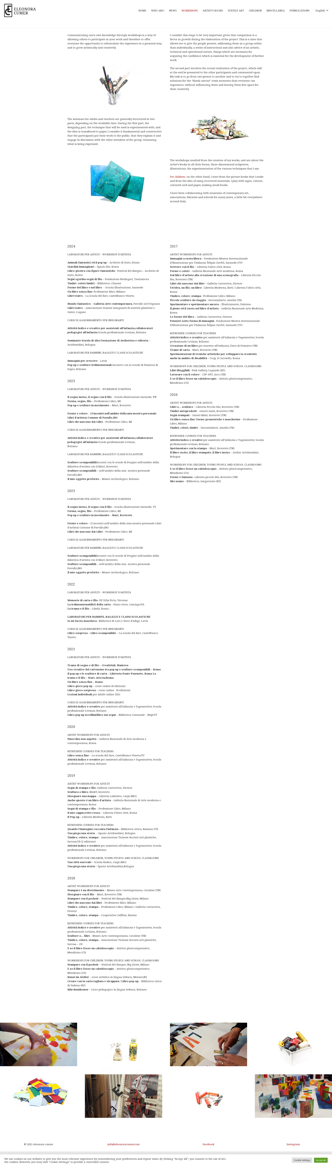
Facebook (208, 1144)
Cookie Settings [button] (302, 1160)
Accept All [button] (321, 1160)
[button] (322, 10)
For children (177, 176)
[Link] (20, 10)
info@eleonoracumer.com (123, 1144)
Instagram (293, 1144)
